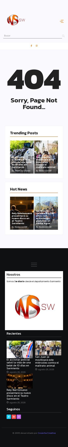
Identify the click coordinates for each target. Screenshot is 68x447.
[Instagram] (37, 46)
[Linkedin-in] (14, 417)
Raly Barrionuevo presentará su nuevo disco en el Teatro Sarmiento (22, 218)
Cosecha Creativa (47, 433)
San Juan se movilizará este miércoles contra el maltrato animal (45, 162)
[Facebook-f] (31, 46)
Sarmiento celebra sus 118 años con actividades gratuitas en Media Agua (44, 216)
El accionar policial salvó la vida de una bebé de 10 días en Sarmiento (22, 162)
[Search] (63, 35)
